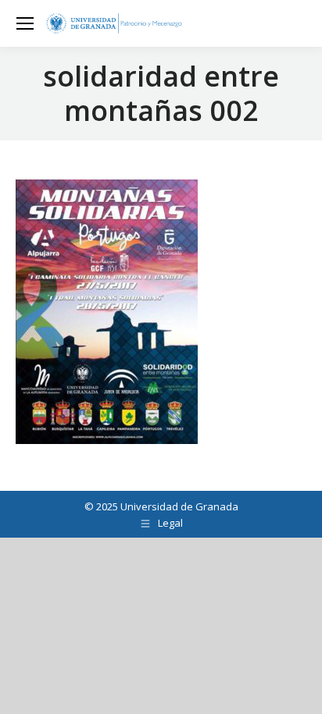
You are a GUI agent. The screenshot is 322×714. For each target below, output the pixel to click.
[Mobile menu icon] (25, 23)
